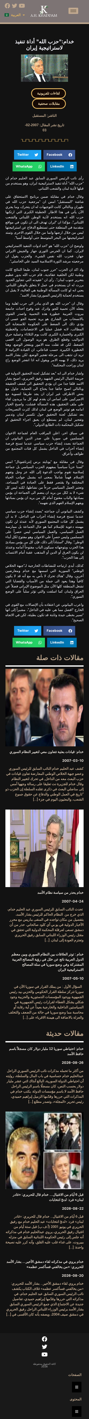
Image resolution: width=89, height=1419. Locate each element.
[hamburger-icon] (73, 11)
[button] (48, 93)
